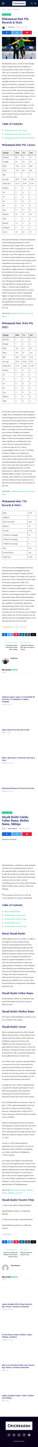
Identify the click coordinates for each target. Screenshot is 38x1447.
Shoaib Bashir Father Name (15, 915)
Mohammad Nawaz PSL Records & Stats (18, 788)
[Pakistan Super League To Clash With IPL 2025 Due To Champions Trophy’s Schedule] (19, 684)
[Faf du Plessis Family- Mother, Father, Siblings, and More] (19, 1322)
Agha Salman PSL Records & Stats (15, 730)
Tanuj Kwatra (12, 828)
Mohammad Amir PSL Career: (16, 130)
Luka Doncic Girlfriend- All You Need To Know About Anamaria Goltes (10, 1254)
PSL (17, 627)
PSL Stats (23, 627)
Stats (8, 9)
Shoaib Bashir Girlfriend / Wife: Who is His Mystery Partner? (27, 647)
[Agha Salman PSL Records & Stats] (19, 717)
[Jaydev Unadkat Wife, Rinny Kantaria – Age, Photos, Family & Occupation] (19, 1291)
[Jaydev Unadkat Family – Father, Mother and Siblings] (19, 1383)
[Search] (35, 3)
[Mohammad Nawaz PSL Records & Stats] (19, 776)
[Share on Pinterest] (27, 32)
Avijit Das (11, 27)
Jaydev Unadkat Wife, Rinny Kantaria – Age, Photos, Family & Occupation (17, 1305)
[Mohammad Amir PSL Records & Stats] (19, 48)
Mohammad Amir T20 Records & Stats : (20, 138)
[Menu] (3, 3)
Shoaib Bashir (7, 1234)
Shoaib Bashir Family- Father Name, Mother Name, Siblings (12, 647)
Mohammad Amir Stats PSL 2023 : (17, 134)
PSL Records (15, 9)
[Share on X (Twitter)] (17, 32)
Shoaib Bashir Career (12, 923)
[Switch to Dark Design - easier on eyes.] (32, 3)
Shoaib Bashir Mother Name (15, 919)
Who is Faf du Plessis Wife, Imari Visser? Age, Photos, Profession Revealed (18, 1366)
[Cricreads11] (19, 3)
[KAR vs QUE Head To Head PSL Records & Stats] (19, 745)
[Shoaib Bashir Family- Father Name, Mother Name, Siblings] (19, 849)
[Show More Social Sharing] (34, 32)
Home (3, 9)
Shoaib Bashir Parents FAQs (15, 926)
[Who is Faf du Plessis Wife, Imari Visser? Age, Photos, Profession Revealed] (19, 1352)
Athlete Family (7, 812)
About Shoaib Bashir (12, 911)
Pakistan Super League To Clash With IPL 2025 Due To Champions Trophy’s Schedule (18, 699)
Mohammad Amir (8, 627)
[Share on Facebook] (7, 32)
